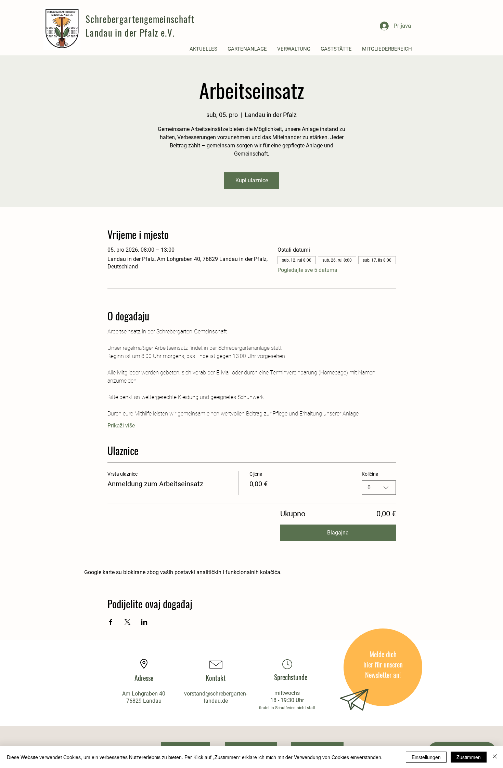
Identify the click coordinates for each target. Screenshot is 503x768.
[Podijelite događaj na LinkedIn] (144, 622)
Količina (370, 474)
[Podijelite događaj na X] (127, 622)
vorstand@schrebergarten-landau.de (215, 697)
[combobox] (379, 487)
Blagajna (338, 532)
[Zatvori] (495, 757)
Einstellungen (426, 757)
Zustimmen (468, 757)
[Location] (287, 664)
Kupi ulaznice (251, 180)
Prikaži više (121, 425)
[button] (203, 49)
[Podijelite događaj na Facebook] (110, 622)
